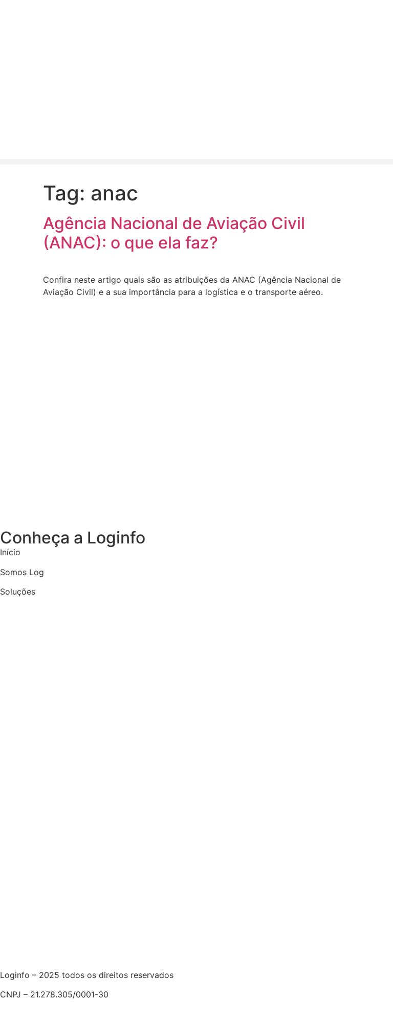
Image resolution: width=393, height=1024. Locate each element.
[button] (196, 162)
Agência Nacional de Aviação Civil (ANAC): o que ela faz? (174, 233)
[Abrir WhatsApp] (367, 998)
